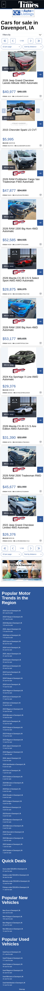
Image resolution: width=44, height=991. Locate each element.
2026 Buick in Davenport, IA (12, 661)
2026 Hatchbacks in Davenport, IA (14, 765)
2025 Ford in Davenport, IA (11, 722)
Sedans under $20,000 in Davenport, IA (16, 876)
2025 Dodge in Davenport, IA (12, 802)
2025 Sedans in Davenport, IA (12, 845)
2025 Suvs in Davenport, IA (12, 642)
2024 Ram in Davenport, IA (12, 790)
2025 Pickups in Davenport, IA (13, 729)
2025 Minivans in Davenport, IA (13, 839)
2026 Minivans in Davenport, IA (13, 716)
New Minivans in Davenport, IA (13, 930)
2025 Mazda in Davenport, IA (12, 821)
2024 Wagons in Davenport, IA (13, 753)
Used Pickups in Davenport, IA (13, 959)
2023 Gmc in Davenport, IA (11, 772)
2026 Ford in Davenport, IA (11, 649)
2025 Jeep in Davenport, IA (12, 655)
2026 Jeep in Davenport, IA (12, 630)
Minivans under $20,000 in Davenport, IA (16, 882)
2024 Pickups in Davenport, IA (13, 679)
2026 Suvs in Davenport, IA (12, 612)
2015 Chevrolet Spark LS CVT (20, 130)
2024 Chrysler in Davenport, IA (13, 796)
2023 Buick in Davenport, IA (12, 815)
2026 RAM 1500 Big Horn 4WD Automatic (20, 229)
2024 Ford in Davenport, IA (11, 686)
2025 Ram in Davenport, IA (12, 704)
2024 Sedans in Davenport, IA (12, 852)
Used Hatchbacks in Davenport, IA (14, 984)
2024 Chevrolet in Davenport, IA (13, 833)
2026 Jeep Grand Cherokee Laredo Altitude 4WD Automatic (20, 81)
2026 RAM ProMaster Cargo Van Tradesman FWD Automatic (21, 180)
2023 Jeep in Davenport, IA (12, 747)
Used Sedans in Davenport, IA (12, 965)
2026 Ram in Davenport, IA (12, 636)
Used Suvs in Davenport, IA (12, 953)
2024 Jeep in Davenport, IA (12, 759)
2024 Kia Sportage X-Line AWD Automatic (20, 378)
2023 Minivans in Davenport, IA (13, 827)
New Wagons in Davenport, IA (12, 924)
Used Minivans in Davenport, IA (13, 978)
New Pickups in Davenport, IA (12, 918)
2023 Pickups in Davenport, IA (13, 735)
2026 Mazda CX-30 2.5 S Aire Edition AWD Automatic (19, 427)
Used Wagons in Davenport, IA (13, 972)
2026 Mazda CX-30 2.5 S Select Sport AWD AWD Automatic (21, 279)
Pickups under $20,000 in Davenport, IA (16, 888)
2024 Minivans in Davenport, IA (13, 784)
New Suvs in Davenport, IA (11, 912)
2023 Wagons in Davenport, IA (13, 710)
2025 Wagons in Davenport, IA (13, 741)
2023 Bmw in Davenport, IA (12, 808)
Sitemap (22, 989)
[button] (4, 110)
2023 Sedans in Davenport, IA (12, 778)
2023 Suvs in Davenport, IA (12, 667)
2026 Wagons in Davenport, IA (13, 692)
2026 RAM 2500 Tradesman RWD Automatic (22, 476)
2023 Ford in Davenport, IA (11, 673)
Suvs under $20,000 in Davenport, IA (15, 870)
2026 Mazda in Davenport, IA (12, 624)
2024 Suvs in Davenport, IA (12, 698)
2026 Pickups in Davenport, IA (13, 618)
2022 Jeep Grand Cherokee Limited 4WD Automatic (18, 526)
